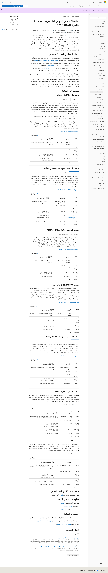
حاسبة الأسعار (68, 506)
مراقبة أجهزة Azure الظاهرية (64, 524)
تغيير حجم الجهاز (39, 518)
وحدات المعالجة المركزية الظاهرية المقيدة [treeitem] (98, 140)
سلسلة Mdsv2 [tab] (66, 341)
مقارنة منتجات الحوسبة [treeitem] (100, 26)
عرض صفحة (76, 405)
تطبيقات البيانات (47, 68)
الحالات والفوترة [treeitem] (100, 132)
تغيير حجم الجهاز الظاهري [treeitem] (98, 62)
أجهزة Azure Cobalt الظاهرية (44, 521)
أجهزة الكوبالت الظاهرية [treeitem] (99, 65)
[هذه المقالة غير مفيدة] (3, 30)
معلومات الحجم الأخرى (13, 22)
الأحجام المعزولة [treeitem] (100, 126)
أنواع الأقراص (62, 509)
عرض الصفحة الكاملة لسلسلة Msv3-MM (68, 190)
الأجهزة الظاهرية (66, 16)
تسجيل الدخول (5, 2)
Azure (73, 16)
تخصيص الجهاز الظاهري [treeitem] (99, 143)
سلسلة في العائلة (14, 21)
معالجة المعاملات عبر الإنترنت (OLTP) (48, 60)
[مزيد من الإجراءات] (30, 16)
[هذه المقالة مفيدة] (5, 30)
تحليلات (36, 60)
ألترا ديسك (75, 218)
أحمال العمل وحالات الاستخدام (11, 19)
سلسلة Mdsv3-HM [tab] (63, 234)
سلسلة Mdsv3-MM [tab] (63, 173)
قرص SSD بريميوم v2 (72, 217)
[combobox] (98, 18)
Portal (25, 6)
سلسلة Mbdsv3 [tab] (65, 99)
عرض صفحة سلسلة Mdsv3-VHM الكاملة (69, 302)
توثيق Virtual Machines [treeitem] (99, 21)
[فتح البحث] (10, 2)
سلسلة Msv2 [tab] (75, 341)
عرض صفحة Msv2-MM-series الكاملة (68, 356)
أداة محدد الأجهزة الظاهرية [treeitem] (98, 59)
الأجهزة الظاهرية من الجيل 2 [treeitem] (98, 124)
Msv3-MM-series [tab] (74, 173)
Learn (77, 16)
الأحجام (63, 503)
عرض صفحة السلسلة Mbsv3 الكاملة (69, 131)
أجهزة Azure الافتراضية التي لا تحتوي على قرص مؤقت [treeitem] (97, 147)
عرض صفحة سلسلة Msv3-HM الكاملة (68, 249)
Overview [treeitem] (103, 23)
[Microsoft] (105, 2)
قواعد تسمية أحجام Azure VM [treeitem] (97, 57)
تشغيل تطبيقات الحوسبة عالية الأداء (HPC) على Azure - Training (65, 538)
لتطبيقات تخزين (42, 74)
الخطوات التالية (14, 24)
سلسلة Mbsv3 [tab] (75, 99)
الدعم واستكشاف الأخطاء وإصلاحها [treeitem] (97, 188)
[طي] (89, 15)
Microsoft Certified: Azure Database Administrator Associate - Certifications (60, 546)
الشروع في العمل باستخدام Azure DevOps (12, 6)
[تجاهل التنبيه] (2, 10)
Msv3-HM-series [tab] (74, 234)
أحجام (61, 495)
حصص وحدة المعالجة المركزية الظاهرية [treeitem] (97, 135)
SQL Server (51, 65)
